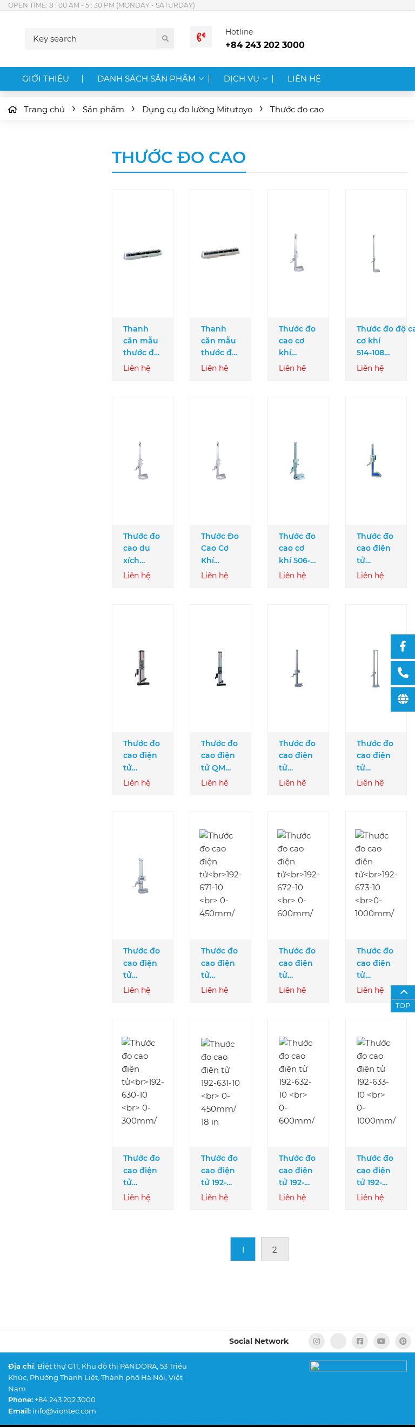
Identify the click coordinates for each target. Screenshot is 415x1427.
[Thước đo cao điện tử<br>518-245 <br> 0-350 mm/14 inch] (142, 668)
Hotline (239, 32)
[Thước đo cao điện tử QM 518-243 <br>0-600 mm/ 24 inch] (220, 668)
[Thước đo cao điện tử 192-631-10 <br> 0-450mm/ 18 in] (220, 1083)
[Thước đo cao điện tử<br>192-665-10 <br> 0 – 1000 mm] (376, 668)
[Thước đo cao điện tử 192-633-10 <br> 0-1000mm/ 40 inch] (376, 1083)
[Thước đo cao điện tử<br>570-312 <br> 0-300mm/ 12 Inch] (376, 461)
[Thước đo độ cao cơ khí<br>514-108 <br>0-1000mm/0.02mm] (376, 253)
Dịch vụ (241, 78)
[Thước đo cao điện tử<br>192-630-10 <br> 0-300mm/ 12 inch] (143, 1083)
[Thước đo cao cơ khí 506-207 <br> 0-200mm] (298, 461)
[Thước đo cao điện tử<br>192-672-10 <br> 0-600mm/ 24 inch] (298, 876)
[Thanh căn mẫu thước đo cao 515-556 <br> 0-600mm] (220, 253)
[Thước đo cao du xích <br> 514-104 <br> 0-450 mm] (142, 461)
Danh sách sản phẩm (146, 78)
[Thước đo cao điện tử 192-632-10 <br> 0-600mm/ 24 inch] (298, 1083)
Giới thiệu (45, 78)
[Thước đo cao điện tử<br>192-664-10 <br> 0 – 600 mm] (298, 668)
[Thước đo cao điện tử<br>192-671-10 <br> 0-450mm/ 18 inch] (220, 876)
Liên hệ (304, 78)
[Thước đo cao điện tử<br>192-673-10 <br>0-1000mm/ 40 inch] (376, 876)
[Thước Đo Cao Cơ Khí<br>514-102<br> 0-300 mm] (220, 461)
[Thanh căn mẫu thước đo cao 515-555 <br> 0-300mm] (142, 253)
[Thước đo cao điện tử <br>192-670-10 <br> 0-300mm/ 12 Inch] (142, 875)
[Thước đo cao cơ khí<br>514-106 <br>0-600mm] (298, 254)
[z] (338, 1341)
